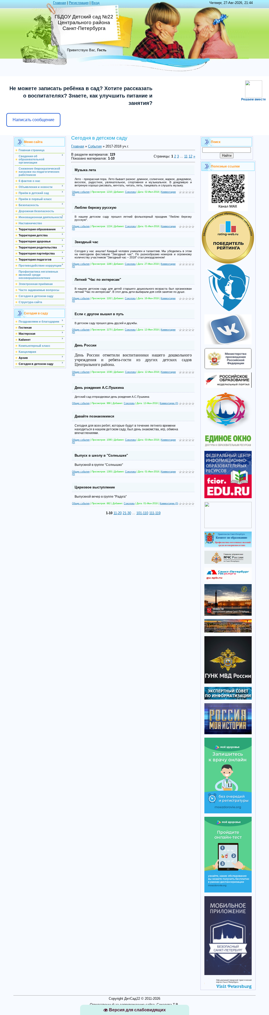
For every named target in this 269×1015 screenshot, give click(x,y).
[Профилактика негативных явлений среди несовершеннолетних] (228, 546)
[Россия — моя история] (228, 733)
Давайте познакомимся (94, 416)
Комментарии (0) (169, 403)
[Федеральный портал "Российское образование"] (228, 387)
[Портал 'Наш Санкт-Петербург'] (228, 527)
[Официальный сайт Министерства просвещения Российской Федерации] (228, 368)
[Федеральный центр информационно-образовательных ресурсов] (228, 497)
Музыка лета (85, 170)
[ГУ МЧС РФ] (228, 563)
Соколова (130, 192)
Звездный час (86, 242)
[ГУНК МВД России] (228, 682)
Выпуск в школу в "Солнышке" (101, 455)
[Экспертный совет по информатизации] (228, 698)
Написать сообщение (33, 120)
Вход (95, 3)
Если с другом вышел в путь (99, 314)
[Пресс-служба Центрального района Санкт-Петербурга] (228, 631)
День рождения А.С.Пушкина (99, 388)
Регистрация (79, 3)
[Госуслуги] (228, 580)
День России (85, 345)
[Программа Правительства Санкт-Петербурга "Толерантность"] (228, 430)
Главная (59, 3)
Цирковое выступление (95, 487)
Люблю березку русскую (95, 208)
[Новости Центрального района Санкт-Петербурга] (228, 614)
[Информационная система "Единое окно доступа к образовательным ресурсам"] (228, 446)
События (95, 146)
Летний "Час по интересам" (98, 280)
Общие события (81, 192)
